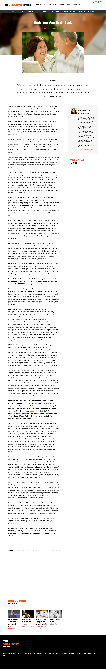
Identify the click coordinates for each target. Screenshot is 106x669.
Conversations (53, 4)
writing (58, 550)
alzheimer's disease (19, 550)
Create (78, 653)
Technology (28, 653)
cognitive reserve (29, 550)
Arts (13, 11)
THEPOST (11, 644)
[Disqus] (35, 576)
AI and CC (91, 11)
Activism (82, 11)
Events (62, 4)
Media (45, 4)
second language (50, 550)
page (32, 411)
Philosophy (45, 11)
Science (31, 11)
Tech (37, 11)
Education (73, 11)
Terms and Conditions (24, 662)
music (37, 550)
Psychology (55, 11)
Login (99, 4)
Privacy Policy (13, 662)
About (69, 4)
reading (42, 550)
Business (65, 11)
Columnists (76, 4)
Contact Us (6, 662)
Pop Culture (22, 11)
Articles (38, 4)
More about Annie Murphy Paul (85, 149)
